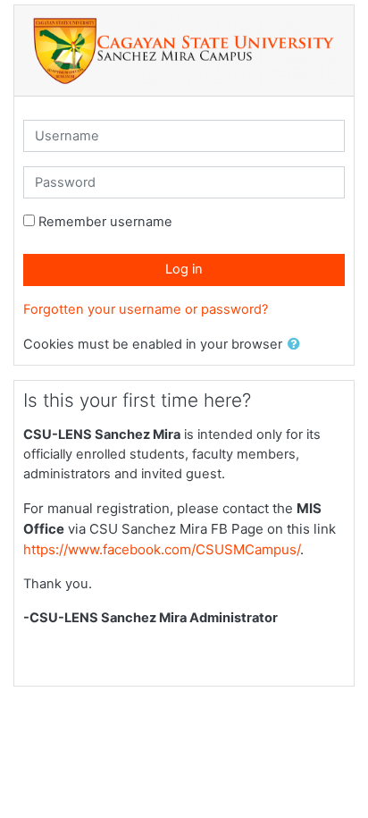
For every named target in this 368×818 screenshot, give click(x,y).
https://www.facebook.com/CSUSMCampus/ (161, 549)
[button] (297, 345)
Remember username (105, 222)
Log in (184, 269)
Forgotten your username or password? (145, 309)
